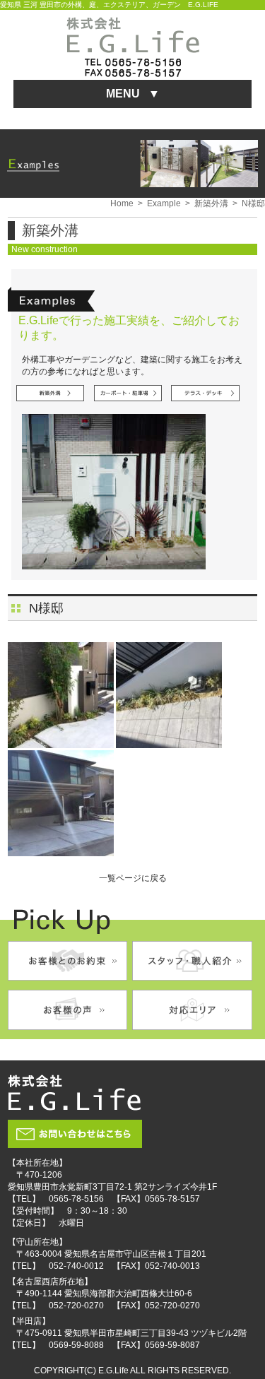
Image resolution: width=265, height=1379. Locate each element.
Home (122, 203)
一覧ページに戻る (133, 878)
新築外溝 (211, 203)
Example (164, 203)
